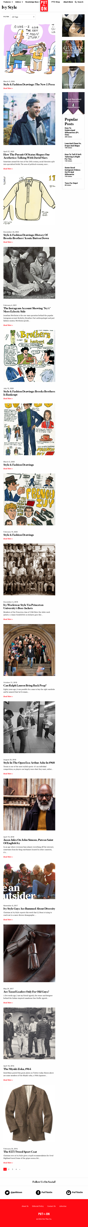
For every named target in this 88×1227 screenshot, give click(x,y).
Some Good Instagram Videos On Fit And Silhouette (72, 171)
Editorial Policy (38, 1206)
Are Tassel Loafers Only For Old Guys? (26, 991)
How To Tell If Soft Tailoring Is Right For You (73, 156)
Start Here (68, 2)
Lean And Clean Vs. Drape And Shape (73, 144)
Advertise (62, 1206)
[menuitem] (8, 2)
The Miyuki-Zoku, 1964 (17, 1069)
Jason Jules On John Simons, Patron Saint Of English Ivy (28, 841)
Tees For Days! (71, 183)
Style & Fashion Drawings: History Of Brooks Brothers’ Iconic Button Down (26, 236)
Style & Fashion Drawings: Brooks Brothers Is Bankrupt (29, 393)
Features (7, 2)
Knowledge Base (32, 2)
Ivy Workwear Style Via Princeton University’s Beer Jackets (23, 606)
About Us (25, 1206)
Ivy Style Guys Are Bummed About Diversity (29, 908)
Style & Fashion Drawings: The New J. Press (29, 84)
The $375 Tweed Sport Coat (20, 1151)
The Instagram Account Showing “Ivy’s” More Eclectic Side (27, 310)
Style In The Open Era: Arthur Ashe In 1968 (29, 762)
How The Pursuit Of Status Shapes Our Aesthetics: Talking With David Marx (26, 156)
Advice (18, 2)
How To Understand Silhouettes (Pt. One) (72, 131)
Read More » (8, 88)
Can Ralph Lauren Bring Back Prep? (24, 685)
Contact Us (51, 1206)
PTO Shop (56, 2)
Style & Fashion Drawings (18, 464)
